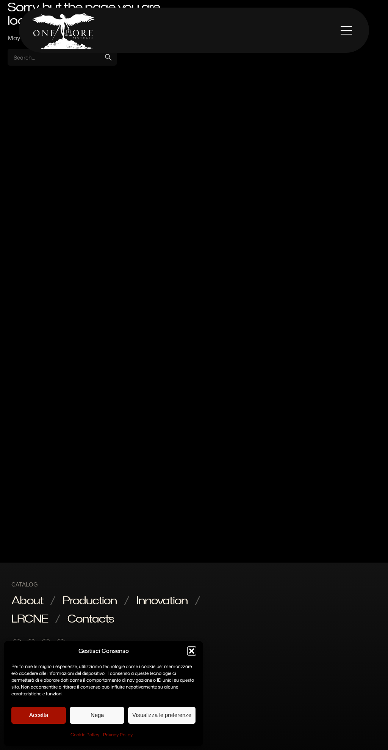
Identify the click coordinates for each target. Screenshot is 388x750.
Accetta (38, 715)
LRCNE (29, 618)
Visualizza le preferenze (161, 715)
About (27, 600)
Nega (97, 715)
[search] (108, 57)
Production (90, 600)
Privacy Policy (118, 734)
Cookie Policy (84, 734)
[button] (192, 651)
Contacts (90, 618)
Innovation (162, 600)
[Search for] (62, 57)
